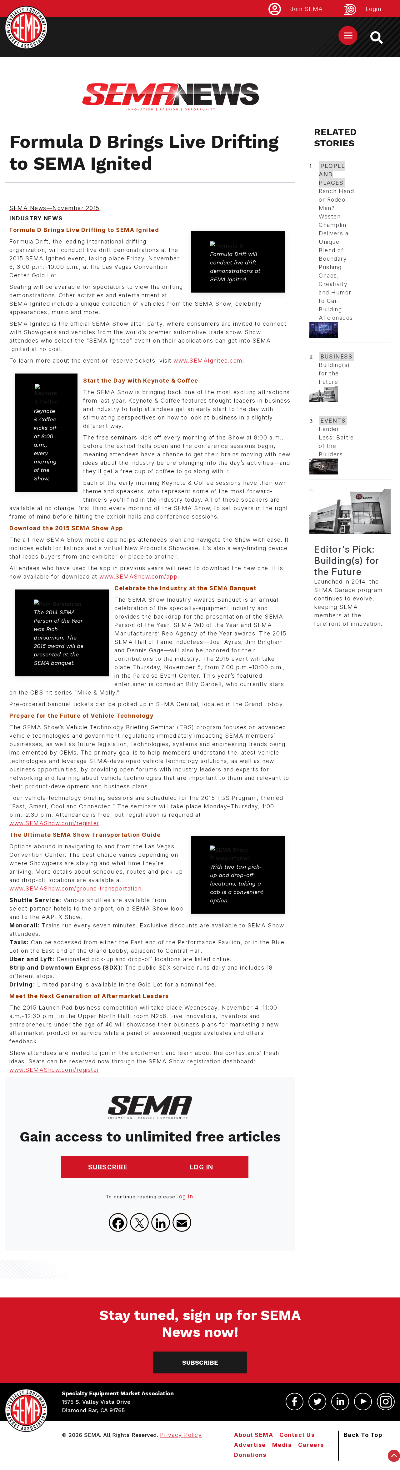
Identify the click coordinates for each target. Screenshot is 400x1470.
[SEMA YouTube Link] (363, 1401)
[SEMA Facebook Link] (294, 1401)
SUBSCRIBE (108, 1167)
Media (282, 1445)
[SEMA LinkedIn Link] (340, 1401)
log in (185, 1196)
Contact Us (297, 1435)
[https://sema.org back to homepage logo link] (382, 37)
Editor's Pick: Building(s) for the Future (346, 560)
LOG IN (201, 1167)
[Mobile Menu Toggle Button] (348, 35)
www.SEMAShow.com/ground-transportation (75, 888)
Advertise (250, 1445)
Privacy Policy (181, 1435)
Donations (250, 1455)
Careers (311, 1445)
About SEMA (253, 1435)
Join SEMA (306, 9)
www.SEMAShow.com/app (138, 576)
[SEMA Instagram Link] (386, 1401)
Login (374, 9)
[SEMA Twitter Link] (317, 1401)
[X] (139, 1222)
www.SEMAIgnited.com (207, 360)
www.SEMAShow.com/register (54, 823)
